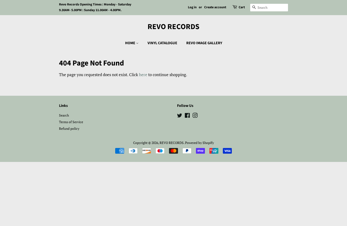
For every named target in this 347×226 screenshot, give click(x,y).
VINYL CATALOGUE (162, 43)
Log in (192, 7)
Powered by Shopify (199, 142)
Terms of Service (71, 122)
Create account (215, 7)
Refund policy (69, 128)
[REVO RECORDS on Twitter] (179, 116)
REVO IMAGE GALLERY (204, 43)
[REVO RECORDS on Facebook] (187, 116)
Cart (242, 7)
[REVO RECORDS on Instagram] (195, 116)
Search (64, 115)
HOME (130, 43)
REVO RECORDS (173, 26)
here (143, 74)
